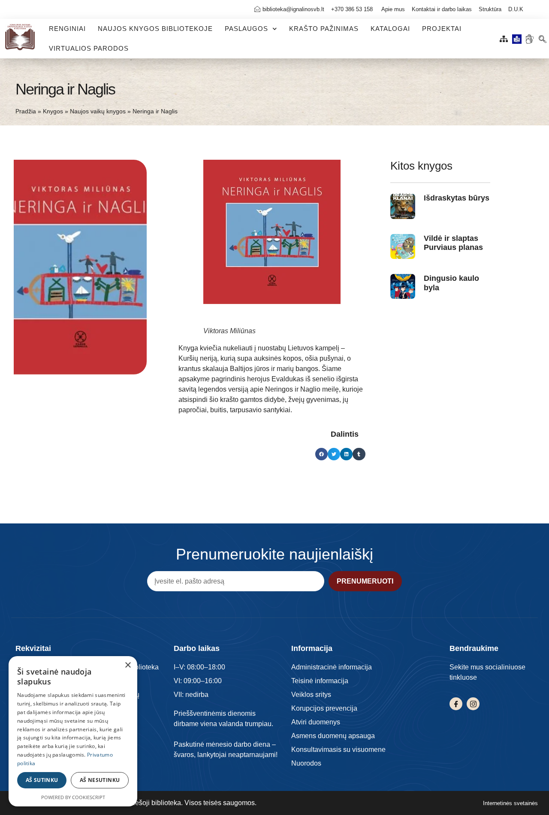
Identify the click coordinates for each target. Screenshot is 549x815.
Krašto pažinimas (324, 28)
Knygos (53, 111)
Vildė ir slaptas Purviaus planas (453, 243)
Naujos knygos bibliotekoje (155, 28)
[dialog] (73, 731)
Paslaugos (246, 28)
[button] (542, 36)
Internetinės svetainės (510, 803)
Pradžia (25, 111)
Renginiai (67, 28)
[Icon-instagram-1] (473, 703)
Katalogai (390, 28)
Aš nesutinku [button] (100, 780)
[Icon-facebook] (455, 703)
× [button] (127, 665)
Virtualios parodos (89, 48)
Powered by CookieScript (73, 797)
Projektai (442, 28)
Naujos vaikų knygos (98, 111)
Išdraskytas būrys (456, 198)
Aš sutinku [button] (42, 780)
